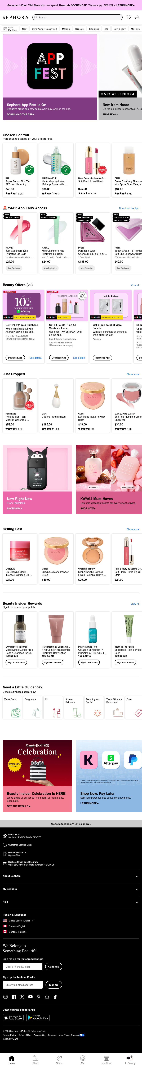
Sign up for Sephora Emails (19, 977)
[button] (20, 640)
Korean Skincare (70, 700)
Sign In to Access (16, 662)
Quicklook (11, 160)
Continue (53, 966)
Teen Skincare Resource (114, 700)
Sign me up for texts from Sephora (23, 959)
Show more (133, 374)
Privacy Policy (9, 1034)
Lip (46, 699)
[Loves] (129, 17)
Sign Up (54, 984)
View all (135, 285)
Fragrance (30, 699)
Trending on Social (92, 700)
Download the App (129, 208)
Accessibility (39, 1034)
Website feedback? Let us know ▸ (71, 824)
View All (135, 603)
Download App (15, 357)
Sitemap (52, 1034)
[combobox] (77, 17)
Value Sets (10, 699)
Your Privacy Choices (69, 1034)
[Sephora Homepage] (15, 17)
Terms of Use (25, 1034)
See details (35, 357)
